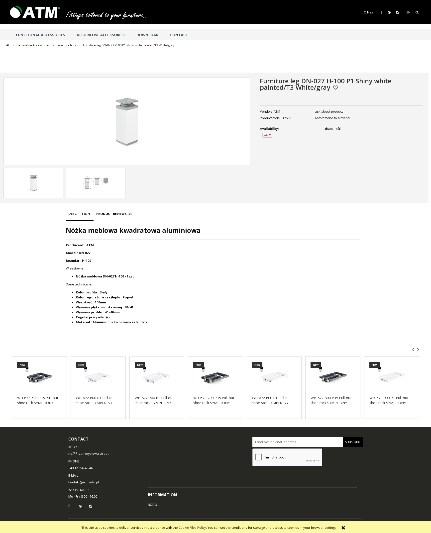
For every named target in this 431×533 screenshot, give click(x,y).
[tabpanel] (213, 275)
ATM (277, 111)
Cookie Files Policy (192, 527)
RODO (152, 504)
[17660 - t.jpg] (95, 183)
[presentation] (413, 350)
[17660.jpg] (33, 183)
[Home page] (37, 12)
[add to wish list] (335, 87)
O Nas (368, 12)
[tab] (80, 216)
